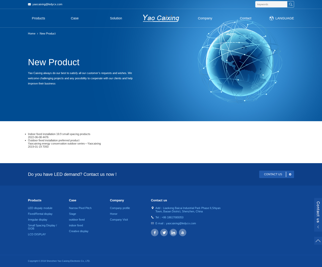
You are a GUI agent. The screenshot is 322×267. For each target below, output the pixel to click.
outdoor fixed (77, 219)
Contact (245, 18)
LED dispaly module (40, 208)
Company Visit (119, 219)
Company (205, 18)
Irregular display (37, 219)
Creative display (79, 231)
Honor (113, 213)
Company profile (120, 208)
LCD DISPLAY (37, 234)
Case (75, 18)
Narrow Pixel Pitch (80, 208)
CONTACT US (273, 174)
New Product (48, 33)
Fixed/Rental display (40, 213)
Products (38, 18)
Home (31, 33)
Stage (72, 213)
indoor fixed (76, 225)
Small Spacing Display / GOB (42, 227)
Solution (116, 18)
